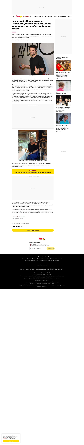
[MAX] (35, 256)
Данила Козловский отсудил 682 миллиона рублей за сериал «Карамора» (33, 172)
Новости (26, 16)
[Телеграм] (38, 256)
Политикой (33, 245)
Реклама (34, 258)
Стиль (55, 16)
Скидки (69, 16)
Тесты (50, 16)
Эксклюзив (37, 16)
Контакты (29, 258)
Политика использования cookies (31, 260)
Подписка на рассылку (34, 242)
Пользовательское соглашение (56, 258)
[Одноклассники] (45, 256)
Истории (44, 16)
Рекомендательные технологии (46, 260)
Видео (31, 16)
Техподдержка (56, 260)
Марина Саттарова (21, 216)
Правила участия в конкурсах (43, 258)
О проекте (24, 258)
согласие (34, 244)
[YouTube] (48, 256)
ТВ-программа (61, 16)
